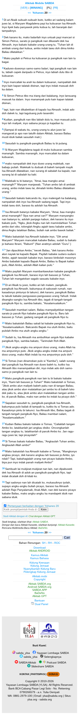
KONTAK (24, 674)
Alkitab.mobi (39, 576)
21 (3, 323)
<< (29, 12)
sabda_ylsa (22, 652)
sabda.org (46, 699)
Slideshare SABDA (42, 666)
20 (3, 309)
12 (3, 163)
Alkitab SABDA (40, 522)
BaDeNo (42, 528)
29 (3, 451)
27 (3, 424)
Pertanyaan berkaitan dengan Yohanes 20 (33, 505)
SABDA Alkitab (27, 662)
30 (3, 468)
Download (40, 547)
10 (3, 143)
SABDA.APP (39, 589)
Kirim (44, 509)
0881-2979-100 (22, 695)
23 (3, 347)
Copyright (39, 579)
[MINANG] (36, 7)
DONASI (53, 674)
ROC (57, 542)
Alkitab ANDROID (39, 550)
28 (3, 441)
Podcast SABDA (56, 662)
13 (3, 180)
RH (50, 542)
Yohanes (38, 12)
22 (3, 337)
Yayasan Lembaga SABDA (52, 652)
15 (3, 211)
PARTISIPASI (38, 674)
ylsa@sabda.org (52, 695)
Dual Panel (41, 604)
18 (3, 271)
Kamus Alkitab (39, 555)
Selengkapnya (52, 656)
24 (3, 360)
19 (3, 284)
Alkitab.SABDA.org (39, 583)
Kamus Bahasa (39, 558)
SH (43, 542)
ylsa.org (32, 699)
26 (3, 402)
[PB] (55, 7)
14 (3, 198)
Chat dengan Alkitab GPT (42, 516)
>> (49, 12)
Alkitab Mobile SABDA (39, 3)
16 (3, 236)
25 (3, 378)
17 (3, 250)
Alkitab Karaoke (66, 525)
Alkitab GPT (39, 596)
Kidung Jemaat (39, 565)
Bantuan (40, 600)
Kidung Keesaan (39, 562)
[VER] (24, 7)
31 (3, 482)
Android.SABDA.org (39, 586)
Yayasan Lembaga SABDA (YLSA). (27, 684)
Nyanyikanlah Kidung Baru (40, 568)
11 (3, 149)
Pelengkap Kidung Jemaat (39, 571)
